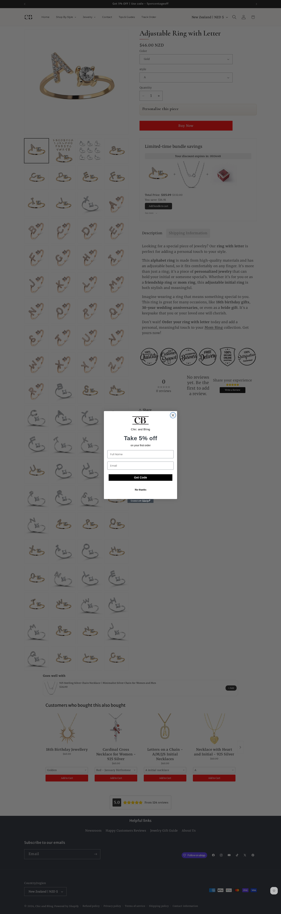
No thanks (140, 489)
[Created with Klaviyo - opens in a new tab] (140, 501)
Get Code (140, 477)
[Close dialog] (173, 415)
